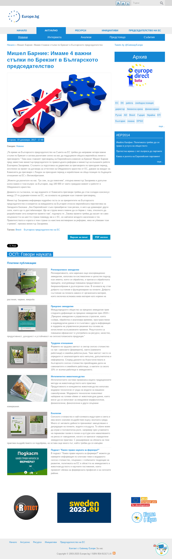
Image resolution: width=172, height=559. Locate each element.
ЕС (116, 103)
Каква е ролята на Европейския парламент (138, 156)
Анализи (86, 37)
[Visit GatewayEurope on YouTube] (155, 545)
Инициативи (110, 30)
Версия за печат (79, 237)
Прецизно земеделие (62, 306)
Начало (22, 30)
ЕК (122, 103)
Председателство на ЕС (145, 30)
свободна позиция (144, 103)
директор (120, 109)
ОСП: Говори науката (30, 254)
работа (129, 103)
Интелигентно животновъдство (68, 376)
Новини (23, 37)
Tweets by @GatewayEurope (129, 45)
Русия (118, 115)
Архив (140, 57)
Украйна (151, 115)
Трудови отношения (62, 343)
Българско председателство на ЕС (42, 229)
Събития (149, 37)
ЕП (158, 115)
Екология (56, 413)
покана (130, 121)
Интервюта (54, 37)
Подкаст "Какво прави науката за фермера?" (75, 450)
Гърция (141, 115)
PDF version (101, 237)
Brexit (18, 229)
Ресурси (80, 30)
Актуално (51, 30)
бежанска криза (135, 109)
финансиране (152, 109)
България (120, 121)
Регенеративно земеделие (65, 269)
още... (162, 126)
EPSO (140, 121)
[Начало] (59, 16)
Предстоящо (117, 37)
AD (125, 115)
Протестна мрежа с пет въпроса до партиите (139, 151)
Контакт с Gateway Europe (82, 548)
